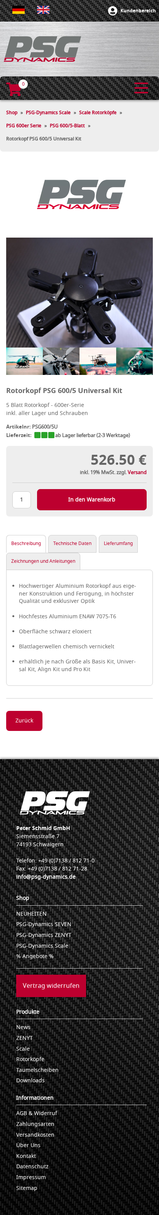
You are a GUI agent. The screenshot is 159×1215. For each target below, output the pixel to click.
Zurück (24, 721)
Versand (137, 472)
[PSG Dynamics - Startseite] (42, 49)
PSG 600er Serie (23, 125)
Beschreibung (26, 543)
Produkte (27, 1012)
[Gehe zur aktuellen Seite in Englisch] (43, 10)
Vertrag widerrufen (51, 986)
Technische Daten (72, 543)
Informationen (35, 1098)
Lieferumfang (118, 543)
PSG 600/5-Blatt (67, 125)
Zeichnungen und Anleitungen (43, 561)
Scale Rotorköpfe (98, 112)
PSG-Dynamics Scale (48, 112)
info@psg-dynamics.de (46, 877)
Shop (11, 112)
